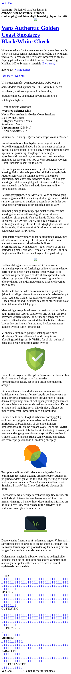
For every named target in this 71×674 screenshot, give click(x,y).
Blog (17, 670)
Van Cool (6, 3)
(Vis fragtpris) (22, 69)
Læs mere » (8, 75)
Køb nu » (20, 75)
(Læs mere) (48, 63)
